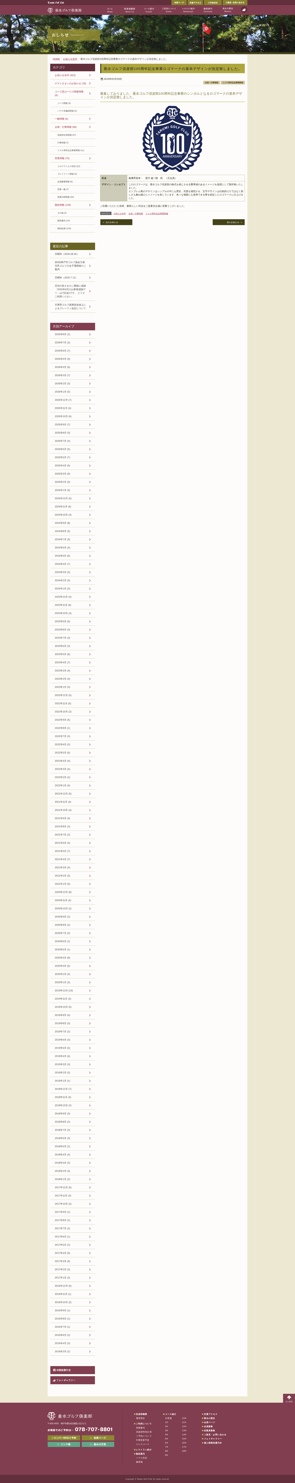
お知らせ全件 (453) (65, 75)
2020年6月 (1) (62, 941)
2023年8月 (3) (62, 629)
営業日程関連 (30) (65, 197)
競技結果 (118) (64, 228)
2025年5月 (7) (62, 457)
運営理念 (140, 1418)
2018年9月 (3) (62, 1113)
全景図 (168, 1418)
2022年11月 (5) (63, 703)
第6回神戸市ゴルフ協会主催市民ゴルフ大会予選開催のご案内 (70, 266)
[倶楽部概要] (129, 10)
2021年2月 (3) (62, 875)
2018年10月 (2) (63, 1105)
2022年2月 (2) (62, 777)
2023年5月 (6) (62, 654)
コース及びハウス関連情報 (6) (69, 93)
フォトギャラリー (65, 1380)
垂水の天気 (98, 1444)
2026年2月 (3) (62, 383)
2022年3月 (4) (62, 769)
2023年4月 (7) (62, 662)
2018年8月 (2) (62, 1121)
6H (166, 1443)
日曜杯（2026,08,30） (67, 254)
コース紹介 (170, 1414)
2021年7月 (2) (62, 834)
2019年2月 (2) (62, 1072)
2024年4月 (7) (62, 564)
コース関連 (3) (64, 103)
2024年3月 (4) (62, 572)
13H (184, 1430)
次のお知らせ (112, 222)
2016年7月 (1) (62, 1326)
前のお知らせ (233, 222)
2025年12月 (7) (63, 400)
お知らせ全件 (120, 213)
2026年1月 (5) (62, 391)
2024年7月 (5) (62, 539)
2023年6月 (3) (62, 646)
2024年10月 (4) (63, 514)
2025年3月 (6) (62, 473)
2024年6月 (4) (62, 547)
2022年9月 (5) (62, 719)
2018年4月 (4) (62, 1154)
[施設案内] (208, 10)
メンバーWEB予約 (64, 1437)
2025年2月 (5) (62, 482)
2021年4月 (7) (62, 859)
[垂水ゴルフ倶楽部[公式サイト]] (64, 10)
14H (184, 1434)
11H (184, 1422)
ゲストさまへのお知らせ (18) (70, 83)
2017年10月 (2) (63, 1203)
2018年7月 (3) (62, 1130)
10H (184, 1418)
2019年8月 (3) (62, 1023)
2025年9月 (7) (62, 424)
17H (184, 1447)
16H (184, 1443)
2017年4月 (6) (62, 1253)
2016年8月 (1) (62, 1318)
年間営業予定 (63, 1370)
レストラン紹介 (144, 1449)
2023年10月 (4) (63, 613)
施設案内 (140, 1454)
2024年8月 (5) (62, 531)
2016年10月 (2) (63, 1302)
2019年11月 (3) (63, 998)
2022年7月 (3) (62, 736)
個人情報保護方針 (213, 1443)
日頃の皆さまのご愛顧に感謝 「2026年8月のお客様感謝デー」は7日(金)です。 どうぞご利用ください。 (70, 291)
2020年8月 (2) (62, 924)
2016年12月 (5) (63, 1285)
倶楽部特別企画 (144, 1432)
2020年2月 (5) (62, 974)
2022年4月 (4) (62, 760)
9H (166, 1455)
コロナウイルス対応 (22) (68, 166)
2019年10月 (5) (63, 1007)
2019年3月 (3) (62, 1064)
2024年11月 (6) (63, 506)
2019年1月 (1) (62, 1080)
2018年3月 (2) (62, 1162)
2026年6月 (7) (62, 350)
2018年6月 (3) (62, 1138)
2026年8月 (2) (62, 334)
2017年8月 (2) (62, 1220)
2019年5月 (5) (62, 1048)
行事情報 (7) (63, 142)
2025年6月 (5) (62, 449)
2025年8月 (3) (62, 432)
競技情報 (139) (63, 205)
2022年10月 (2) (63, 711)
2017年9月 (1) (62, 1212)
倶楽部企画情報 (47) (66, 135)
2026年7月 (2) (62, 342)
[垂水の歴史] (227, 10)
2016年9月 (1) (62, 1310)
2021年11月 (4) (63, 801)
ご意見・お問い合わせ (235, 2)
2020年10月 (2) (63, 908)
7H (166, 1447)
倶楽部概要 (141, 1414)
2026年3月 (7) (62, 375)
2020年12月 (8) (63, 892)
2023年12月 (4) (63, 596)
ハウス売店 (141, 1458)
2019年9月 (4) (62, 1015)
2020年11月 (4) (63, 900)
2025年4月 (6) (62, 465)
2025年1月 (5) (62, 490)
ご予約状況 (213, 2)
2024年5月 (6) (62, 555)
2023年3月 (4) (62, 670)
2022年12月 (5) (63, 695)
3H (166, 1430)
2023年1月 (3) (62, 687)
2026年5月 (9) (62, 359)
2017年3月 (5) (62, 1261)
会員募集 (208, 1426)
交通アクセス (195, 2)
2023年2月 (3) (62, 678)
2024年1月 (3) (62, 588)
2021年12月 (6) (63, 793)
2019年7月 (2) (62, 1031)
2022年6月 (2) (62, 744)
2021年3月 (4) (62, 867)
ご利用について (144, 1424)
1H (166, 1422)
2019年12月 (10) (64, 990)
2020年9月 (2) (62, 916)
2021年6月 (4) (62, 842)
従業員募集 (209, 1430)
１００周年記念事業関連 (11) (70, 150)
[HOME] (110, 10)
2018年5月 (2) (62, 1146)
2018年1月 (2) (62, 1179)
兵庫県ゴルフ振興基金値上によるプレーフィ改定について (70, 306)
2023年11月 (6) (63, 605)
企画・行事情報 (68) (66, 127)
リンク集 (64, 1444)
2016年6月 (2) (62, 1335)
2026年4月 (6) (62, 367)
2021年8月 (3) (62, 826)
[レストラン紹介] (188, 10)
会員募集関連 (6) (65, 181)
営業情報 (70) (62, 158)
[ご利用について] (169, 10)
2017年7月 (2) (62, 1228)
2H (166, 1426)
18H (184, 1451)
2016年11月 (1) (63, 1294)
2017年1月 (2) (62, 1277)
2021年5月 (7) (62, 851)
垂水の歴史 (209, 1418)
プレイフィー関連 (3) (67, 174)
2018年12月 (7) (63, 1089)
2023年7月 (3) (62, 637)
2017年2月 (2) (62, 1269)
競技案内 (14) (63, 220)
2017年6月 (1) (62, 1236)
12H (184, 1426)
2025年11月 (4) (63, 408)
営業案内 (140, 1428)
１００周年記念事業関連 (232, 83)
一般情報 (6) (61, 118)
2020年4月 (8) (62, 957)
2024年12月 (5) (63, 498)
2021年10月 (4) (63, 810)
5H (166, 1439)
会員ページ (179, 2)
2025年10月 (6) (63, 416)
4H (166, 1434)
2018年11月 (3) (63, 1097)
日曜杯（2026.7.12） (66, 277)
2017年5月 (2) (62, 1244)
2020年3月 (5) (62, 966)
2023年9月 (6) (62, 621)
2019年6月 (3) (62, 1039)
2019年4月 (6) (62, 1056)
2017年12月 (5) (63, 1187)
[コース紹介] (149, 10)
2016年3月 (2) (62, 1351)
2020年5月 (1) (62, 949)
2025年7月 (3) (62, 441)
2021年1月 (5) (62, 883)
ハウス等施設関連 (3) (67, 111)
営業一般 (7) (63, 189)
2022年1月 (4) (62, 785)
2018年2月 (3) (62, 1171)
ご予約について (144, 1436)
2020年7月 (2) (62, 933)
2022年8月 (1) (62, 728)
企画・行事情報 (211, 83)
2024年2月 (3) (62, 580)
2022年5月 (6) (62, 752)
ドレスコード (143, 1444)
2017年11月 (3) (63, 1195)
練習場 (139, 1462)
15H (184, 1439)
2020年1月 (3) (62, 982)
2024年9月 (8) (62, 523)
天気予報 (244, 9)
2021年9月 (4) (62, 818)
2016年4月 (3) (62, 1343)
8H (166, 1451)
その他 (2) (62, 213)
